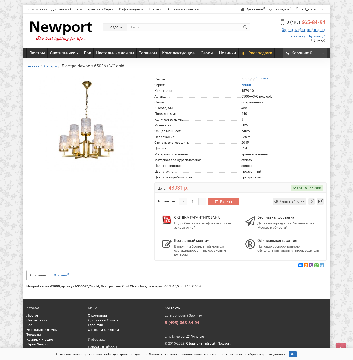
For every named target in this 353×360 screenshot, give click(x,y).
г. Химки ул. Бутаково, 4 (308, 36)
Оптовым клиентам (183, 9)
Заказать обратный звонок (303, 29)
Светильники (62, 52)
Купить (226, 201)
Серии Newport (38, 344)
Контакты (156, 9)
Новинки (227, 52)
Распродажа (259, 52)
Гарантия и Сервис (100, 9)
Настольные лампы (115, 52)
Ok (292, 354)
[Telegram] (322, 265)
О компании (37, 9)
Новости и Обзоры (102, 347)
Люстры (37, 52)
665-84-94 (306, 22)
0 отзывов (262, 78)
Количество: (167, 201)
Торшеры (148, 52)
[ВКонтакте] (300, 265)
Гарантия (95, 325)
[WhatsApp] (316, 265)
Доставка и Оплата (66, 9)
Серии (207, 52)
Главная (32, 66)
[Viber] (311, 265)
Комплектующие (178, 52)
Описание (38, 275)
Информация (129, 9)
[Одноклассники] (306, 265)
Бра (87, 52)
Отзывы (61, 275)
